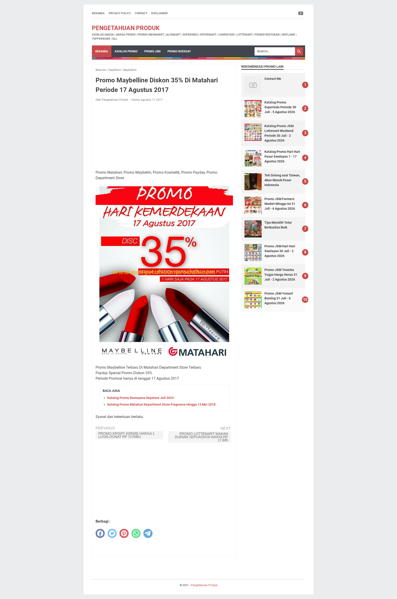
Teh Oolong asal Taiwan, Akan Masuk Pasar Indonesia (282, 180)
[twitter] (112, 533)
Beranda (98, 13)
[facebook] (100, 533)
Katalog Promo (126, 51)
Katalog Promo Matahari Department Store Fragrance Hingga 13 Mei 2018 (161, 404)
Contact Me (272, 79)
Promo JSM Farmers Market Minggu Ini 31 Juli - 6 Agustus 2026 (279, 203)
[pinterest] (124, 533)
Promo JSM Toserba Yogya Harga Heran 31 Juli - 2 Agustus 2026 (280, 274)
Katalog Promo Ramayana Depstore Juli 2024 (140, 398)
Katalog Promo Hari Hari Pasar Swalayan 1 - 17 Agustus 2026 (282, 156)
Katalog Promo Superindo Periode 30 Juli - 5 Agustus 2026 (280, 107)
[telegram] (148, 533)
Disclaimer (159, 13)
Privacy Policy (120, 13)
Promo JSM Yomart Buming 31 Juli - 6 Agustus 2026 (278, 298)
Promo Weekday (179, 51)
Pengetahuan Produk (126, 28)
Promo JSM (152, 51)
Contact (141, 13)
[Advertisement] (164, 135)
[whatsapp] (136, 533)
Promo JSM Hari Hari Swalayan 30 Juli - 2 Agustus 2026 (279, 251)
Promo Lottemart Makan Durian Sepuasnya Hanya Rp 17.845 (201, 437)
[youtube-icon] (301, 13)
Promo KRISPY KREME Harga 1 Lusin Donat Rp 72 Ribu (126, 435)
